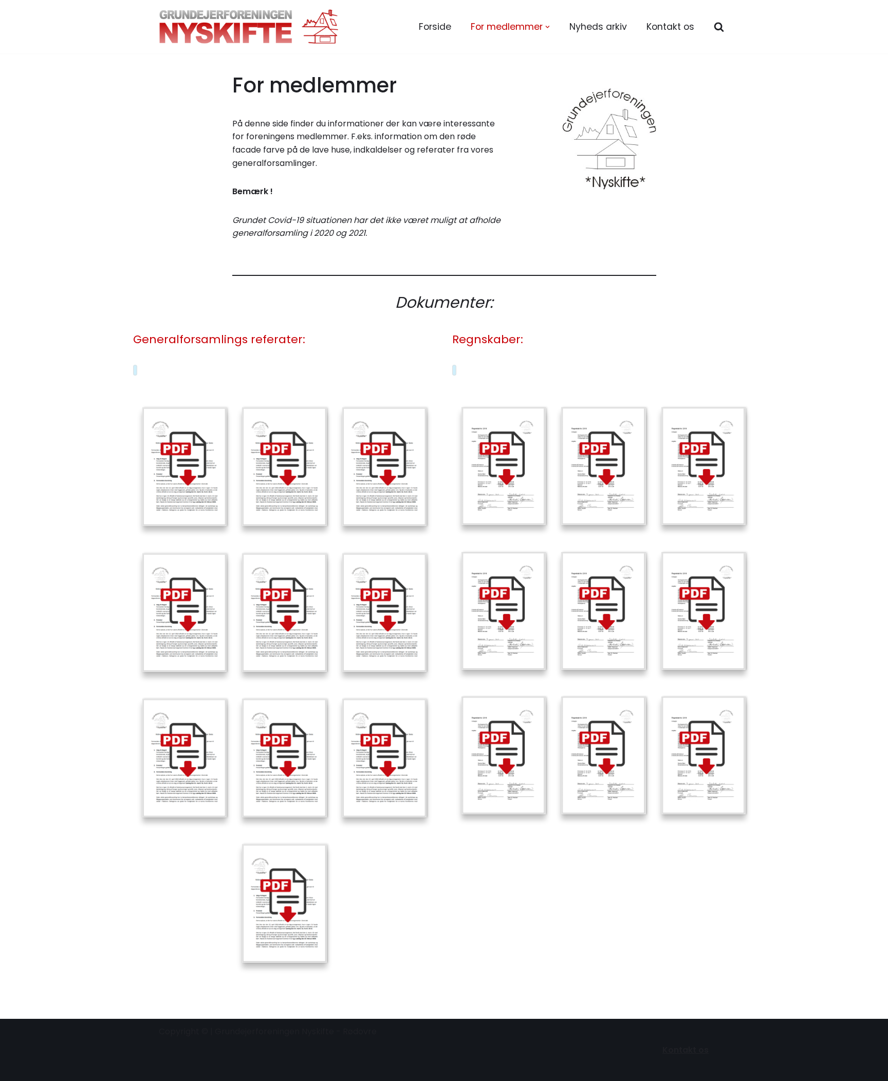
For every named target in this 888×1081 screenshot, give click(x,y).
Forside (435, 27)
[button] (547, 27)
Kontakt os (670, 27)
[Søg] (719, 27)
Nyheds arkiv (598, 27)
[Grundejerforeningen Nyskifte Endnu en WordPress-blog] (249, 26)
